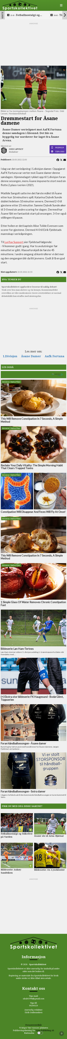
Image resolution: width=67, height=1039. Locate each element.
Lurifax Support (14, 242)
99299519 (59, 147)
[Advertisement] (33, 44)
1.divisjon (10, 356)
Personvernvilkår (33, 1025)
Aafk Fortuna (54, 356)
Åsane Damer (31, 356)
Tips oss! (60, 151)
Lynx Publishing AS (45, 1030)
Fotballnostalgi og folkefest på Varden (25, 15)
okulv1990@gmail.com (33, 998)
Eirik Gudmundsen (33, 1012)
